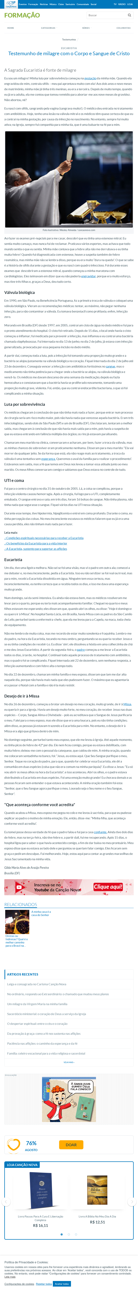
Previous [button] (6, 1201)
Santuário (70, 4)
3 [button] (76, 1234)
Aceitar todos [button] (62, 1284)
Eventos (23, 4)
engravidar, (88, 276)
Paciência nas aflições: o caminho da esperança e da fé (42, 1043)
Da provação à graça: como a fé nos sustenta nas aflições (43, 1033)
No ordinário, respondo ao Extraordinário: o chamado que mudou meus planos (58, 994)
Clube (61, 4)
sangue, (111, 366)
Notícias (44, 4)
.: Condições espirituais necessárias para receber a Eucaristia (44, 538)
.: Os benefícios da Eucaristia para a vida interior (35, 543)
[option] (40, 1201)
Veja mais (69, 1062)
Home (10, 28)
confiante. (100, 832)
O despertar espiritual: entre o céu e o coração (37, 1023)
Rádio (122, 4)
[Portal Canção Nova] (11, 4)
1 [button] (62, 1234)
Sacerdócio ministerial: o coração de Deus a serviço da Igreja (46, 1014)
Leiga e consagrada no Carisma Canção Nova (36, 984)
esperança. (48, 458)
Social (93, 4)
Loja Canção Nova (22, 1165)
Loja (130, 4)
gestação (90, 78)
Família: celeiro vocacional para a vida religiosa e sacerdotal (46, 1053)
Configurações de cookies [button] (19, 1284)
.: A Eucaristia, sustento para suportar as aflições (35, 548)
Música (53, 4)
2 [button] (69, 1234)
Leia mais (9, 1276)
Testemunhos (69, 39)
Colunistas (124, 28)
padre (81, 649)
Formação (33, 4)
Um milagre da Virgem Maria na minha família (37, 1004)
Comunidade (83, 4)
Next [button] (131, 1201)
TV (115, 4)
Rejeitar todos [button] (44, 1284)
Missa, (127, 704)
